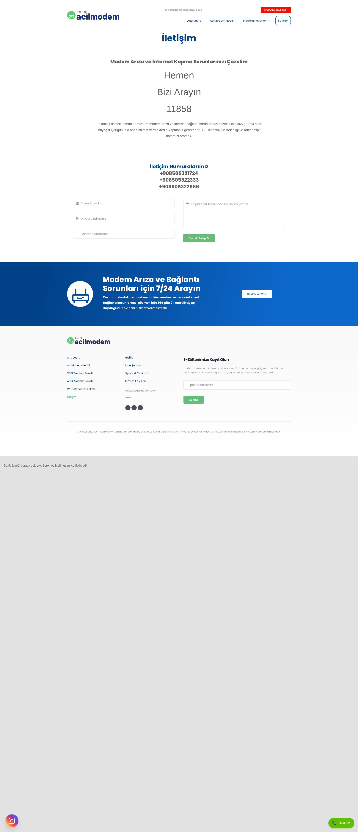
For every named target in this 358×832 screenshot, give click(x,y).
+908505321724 (179, 173)
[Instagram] (11, 820)
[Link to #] (128, 407)
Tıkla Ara (341, 823)
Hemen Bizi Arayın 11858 (179, 92)
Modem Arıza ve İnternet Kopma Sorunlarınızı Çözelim (179, 61)
